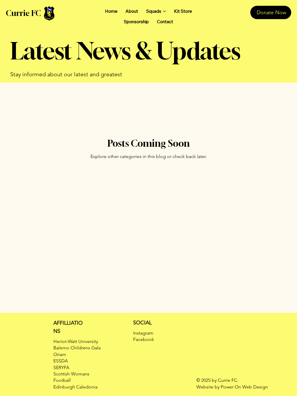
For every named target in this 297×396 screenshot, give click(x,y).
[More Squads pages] (164, 11)
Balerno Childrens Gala (77, 347)
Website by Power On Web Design (232, 387)
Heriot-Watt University (75, 341)
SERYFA (61, 367)
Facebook (143, 339)
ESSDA (60, 361)
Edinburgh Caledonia (75, 387)
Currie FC (23, 13)
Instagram (143, 333)
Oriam (59, 354)
